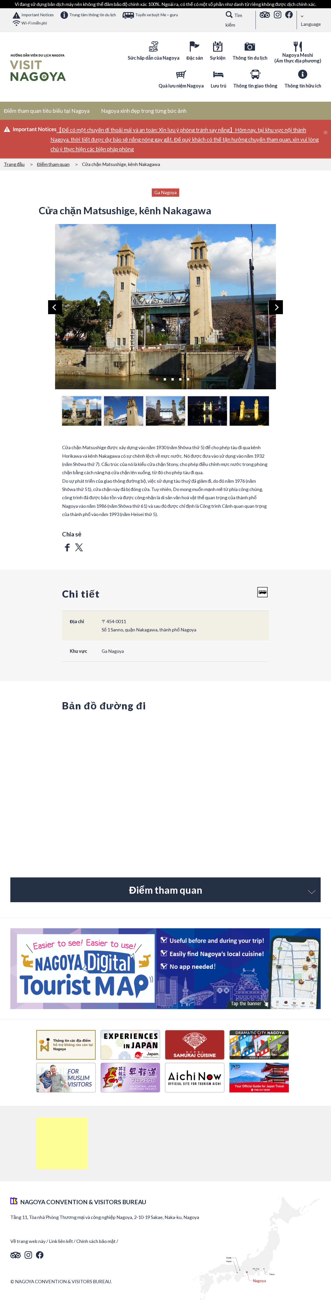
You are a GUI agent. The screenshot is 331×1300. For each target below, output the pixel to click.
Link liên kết (61, 1241)
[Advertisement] (62, 1143)
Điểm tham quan (53, 164)
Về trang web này (28, 1241)
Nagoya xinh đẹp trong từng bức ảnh (143, 111)
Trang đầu (14, 164)
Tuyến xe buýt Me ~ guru (156, 14)
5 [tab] (188, 378)
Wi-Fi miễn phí (34, 23)
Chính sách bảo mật (96, 1241)
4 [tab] (180, 378)
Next (276, 307)
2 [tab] (164, 378)
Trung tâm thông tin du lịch (92, 14)
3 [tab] (172, 378)
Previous (55, 307)
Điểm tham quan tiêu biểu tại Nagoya (46, 111)
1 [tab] (157, 378)
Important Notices (37, 14)
